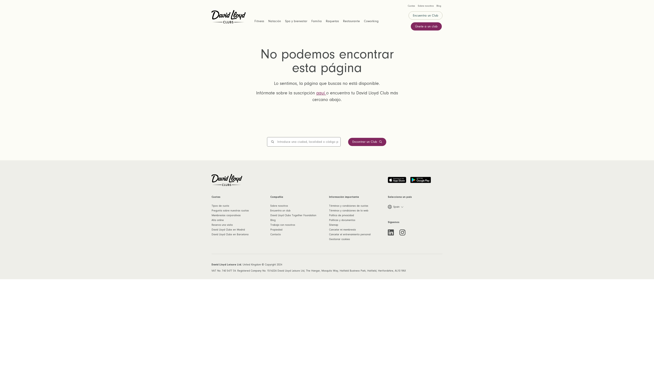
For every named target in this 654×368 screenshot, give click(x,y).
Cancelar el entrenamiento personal (350, 234)
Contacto (275, 234)
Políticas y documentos (342, 220)
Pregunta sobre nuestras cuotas (230, 210)
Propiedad (276, 229)
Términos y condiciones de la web (348, 210)
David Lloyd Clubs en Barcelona (230, 234)
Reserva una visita (222, 224)
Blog (273, 220)
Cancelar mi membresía (342, 229)
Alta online (218, 220)
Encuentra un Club (425, 15)
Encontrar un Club (364, 142)
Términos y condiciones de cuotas (348, 205)
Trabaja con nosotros (282, 224)
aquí (321, 93)
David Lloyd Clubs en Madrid (228, 229)
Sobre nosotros (279, 205)
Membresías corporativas (226, 215)
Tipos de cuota (220, 205)
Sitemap (333, 224)
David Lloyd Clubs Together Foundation (293, 215)
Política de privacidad (341, 215)
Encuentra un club (280, 210)
